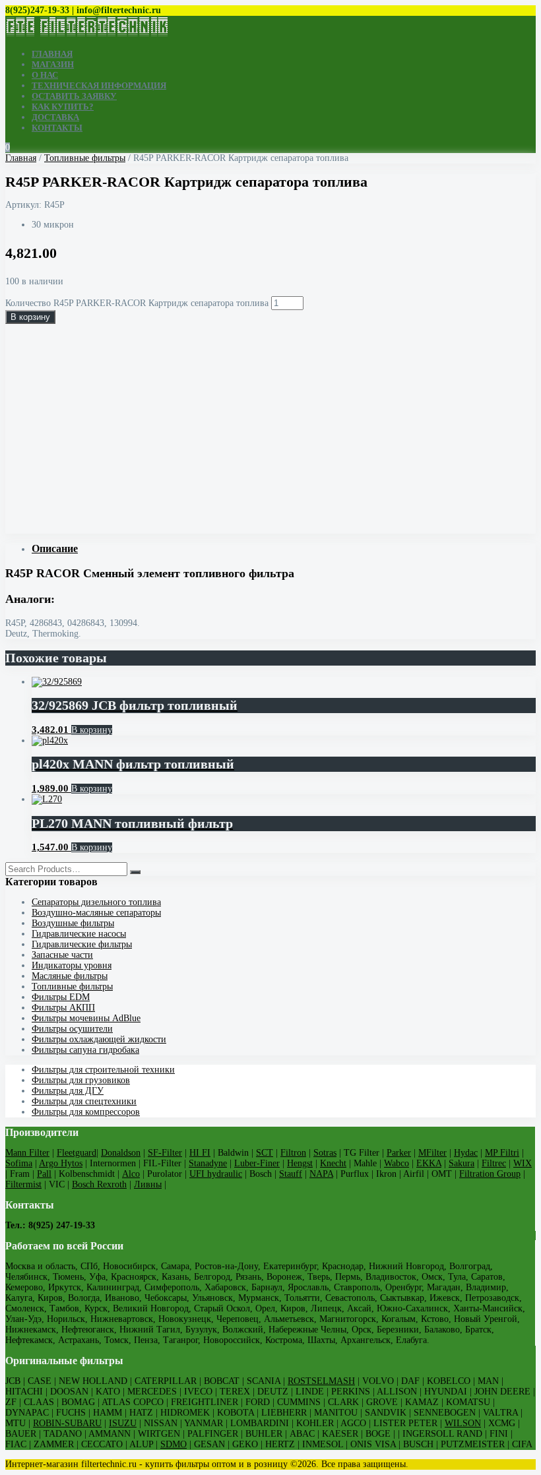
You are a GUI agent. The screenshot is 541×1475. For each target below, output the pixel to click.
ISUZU (123, 1423)
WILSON (463, 1423)
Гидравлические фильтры (82, 944)
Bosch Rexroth (99, 1184)
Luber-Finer (257, 1163)
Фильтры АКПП (63, 1008)
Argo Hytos (60, 1163)
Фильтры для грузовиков (81, 1080)
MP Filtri (502, 1153)
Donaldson (121, 1153)
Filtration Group (490, 1174)
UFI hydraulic (215, 1174)
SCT (264, 1153)
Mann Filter (27, 1153)
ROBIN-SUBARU (67, 1423)
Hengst (300, 1163)
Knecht (333, 1163)
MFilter (432, 1153)
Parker (399, 1153)
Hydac (466, 1153)
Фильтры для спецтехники (84, 1101)
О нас (45, 75)
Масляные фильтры (70, 976)
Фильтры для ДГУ (68, 1091)
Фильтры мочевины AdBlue (86, 1018)
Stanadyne (208, 1163)
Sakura (461, 1163)
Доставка (55, 117)
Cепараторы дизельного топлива (96, 902)
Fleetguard (76, 1153)
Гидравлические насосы (79, 934)
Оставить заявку (74, 96)
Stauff (290, 1174)
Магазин (53, 64)
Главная (52, 54)
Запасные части (62, 955)
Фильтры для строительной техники (103, 1070)
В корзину (30, 317)
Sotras (324, 1153)
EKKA (428, 1163)
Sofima (18, 1163)
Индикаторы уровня (71, 965)
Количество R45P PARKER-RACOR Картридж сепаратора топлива (137, 303)
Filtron (293, 1153)
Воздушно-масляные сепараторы (96, 913)
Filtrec (494, 1163)
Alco (131, 1174)
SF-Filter (165, 1153)
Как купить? (63, 106)
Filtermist (23, 1184)
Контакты (57, 128)
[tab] (284, 549)
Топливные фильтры (84, 158)
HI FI (199, 1153)
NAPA (321, 1174)
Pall (44, 1174)
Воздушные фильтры (73, 923)
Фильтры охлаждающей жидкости (99, 1039)
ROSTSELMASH (321, 1381)
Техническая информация (99, 85)
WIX (522, 1163)
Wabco (396, 1163)
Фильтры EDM (61, 997)
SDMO (173, 1444)
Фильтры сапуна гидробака (85, 1050)
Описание (55, 548)
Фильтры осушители (72, 1029)
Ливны (148, 1184)
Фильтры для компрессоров (86, 1112)
